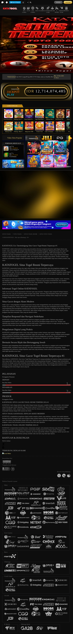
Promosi (66, 10)
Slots (28, 10)
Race (37, 10)
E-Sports (57, 11)
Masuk (58, 2)
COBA (34, 146)
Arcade (52, 10)
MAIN (9, 113)
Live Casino (33, 11)
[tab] (33, 137)
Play (10, 94)
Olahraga (42, 10)
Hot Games (24, 11)
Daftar (68, 2)
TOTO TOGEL (17, 234)
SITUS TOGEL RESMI (30, 234)
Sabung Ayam (61, 11)
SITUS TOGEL (6, 234)
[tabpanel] (36, 44)
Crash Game (48, 11)
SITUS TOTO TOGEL (46, 234)
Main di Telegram (16, 2)
